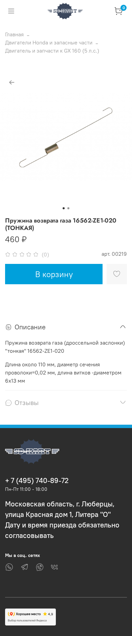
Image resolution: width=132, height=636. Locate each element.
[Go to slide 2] (68, 208)
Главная (14, 34)
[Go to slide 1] (64, 208)
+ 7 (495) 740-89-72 (37, 480)
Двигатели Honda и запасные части (48, 42)
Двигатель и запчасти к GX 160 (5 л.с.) (52, 50)
